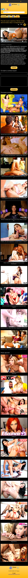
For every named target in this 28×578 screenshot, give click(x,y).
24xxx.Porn (14, 394)
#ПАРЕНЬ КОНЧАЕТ (5, 52)
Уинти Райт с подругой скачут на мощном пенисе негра (14, 113)
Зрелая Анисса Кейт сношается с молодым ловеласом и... (14, 134)
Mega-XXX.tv (14, 541)
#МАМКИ (23, 48)
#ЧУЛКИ (3, 50)
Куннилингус (24, 46)
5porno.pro (14, 520)
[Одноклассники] (5, 9)
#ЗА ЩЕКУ (17, 50)
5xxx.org (14, 457)
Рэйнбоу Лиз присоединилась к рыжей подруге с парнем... (14, 241)
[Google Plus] (7, 9)
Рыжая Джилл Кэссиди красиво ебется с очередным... (14, 198)
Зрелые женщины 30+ (15, 46)
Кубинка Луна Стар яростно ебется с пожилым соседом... (14, 349)
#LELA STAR (6, 48)
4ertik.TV (14, 562)
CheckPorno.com (14, 478)
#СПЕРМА (23, 51)
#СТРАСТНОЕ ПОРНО (10, 51)
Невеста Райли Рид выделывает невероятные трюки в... (14, 155)
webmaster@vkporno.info (14, 574)
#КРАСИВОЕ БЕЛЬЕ (10, 50)
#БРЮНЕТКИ (13, 48)
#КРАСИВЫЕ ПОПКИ (6, 49)
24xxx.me (14, 373)
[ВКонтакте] (2, 9)
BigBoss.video (14, 499)
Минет (7, 46)
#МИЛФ (18, 48)
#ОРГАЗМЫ (18, 51)
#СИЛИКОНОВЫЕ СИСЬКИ (17, 49)
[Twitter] (3, 9)
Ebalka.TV (14, 436)
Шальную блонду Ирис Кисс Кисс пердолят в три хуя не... (14, 328)
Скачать (14, 67)
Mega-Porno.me (14, 415)
